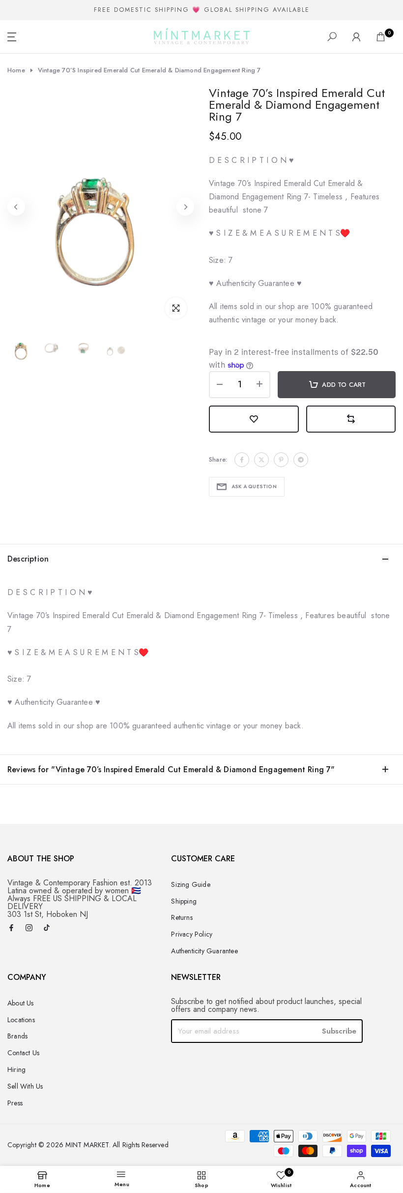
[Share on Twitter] (261, 459)
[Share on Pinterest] (281, 459)
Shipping (184, 901)
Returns (181, 917)
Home (16, 70)
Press (15, 1103)
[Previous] (16, 207)
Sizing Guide (190, 884)
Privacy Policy (191, 934)
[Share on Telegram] (300, 459)
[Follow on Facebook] (11, 928)
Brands (17, 1036)
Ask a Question (254, 486)
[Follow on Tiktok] (47, 928)
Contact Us (23, 1053)
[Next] (185, 207)
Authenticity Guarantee (204, 951)
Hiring (16, 1069)
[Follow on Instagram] (29, 928)
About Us (20, 1003)
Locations (21, 1020)
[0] (380, 36)
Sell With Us (25, 1086)
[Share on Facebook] (241, 459)
